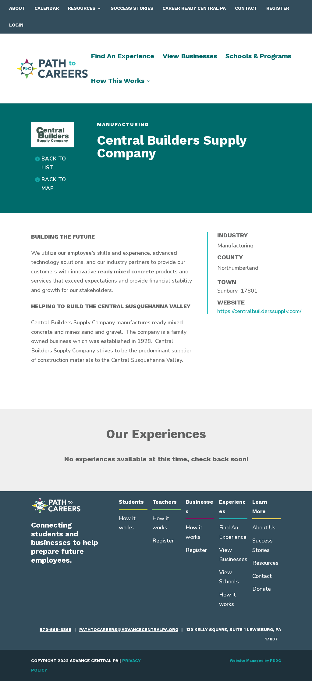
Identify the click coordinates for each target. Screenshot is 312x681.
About (17, 8)
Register (277, 8)
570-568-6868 (55, 629)
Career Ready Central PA (194, 8)
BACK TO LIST (53, 163)
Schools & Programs (258, 57)
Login (16, 25)
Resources (81, 8)
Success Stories (132, 8)
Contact (246, 8)
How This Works (117, 82)
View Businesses (190, 57)
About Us (263, 527)
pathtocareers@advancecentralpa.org (128, 629)
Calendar (46, 8)
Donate (261, 589)
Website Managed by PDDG (255, 660)
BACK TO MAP (53, 184)
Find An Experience (122, 57)
